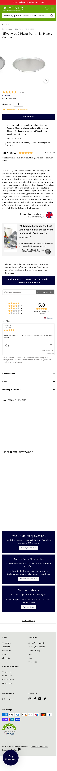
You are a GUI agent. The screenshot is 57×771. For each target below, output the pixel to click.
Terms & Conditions (39, 747)
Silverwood (7, 29)
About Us (6, 658)
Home (4, 24)
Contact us (6, 672)
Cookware (6, 643)
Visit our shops (28, 607)
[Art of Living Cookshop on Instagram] (29, 698)
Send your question (45, 292)
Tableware (6, 647)
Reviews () (6, 95)
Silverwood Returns (38, 246)
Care (4, 381)
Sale (4, 654)
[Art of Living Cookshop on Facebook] (34, 698)
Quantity (6, 104)
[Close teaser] (19, 749)
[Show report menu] (51, 345)
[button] (28, 729)
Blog (30, 658)
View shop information (15, 138)
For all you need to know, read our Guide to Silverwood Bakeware (28, 281)
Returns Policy (34, 650)
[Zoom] (45, 80)
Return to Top (28, 621)
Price (4, 98)
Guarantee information (28, 579)
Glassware (6, 650)
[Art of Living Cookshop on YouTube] (39, 698)
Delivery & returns (11, 389)
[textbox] (19, 292)
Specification (8, 373)
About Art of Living (36, 643)
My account (7, 683)
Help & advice (8, 679)
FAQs (30, 654)
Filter (8, 321)
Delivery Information (36, 647)
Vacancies (32, 662)
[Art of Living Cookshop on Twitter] (44, 698)
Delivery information (29, 548)
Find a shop (7, 676)
